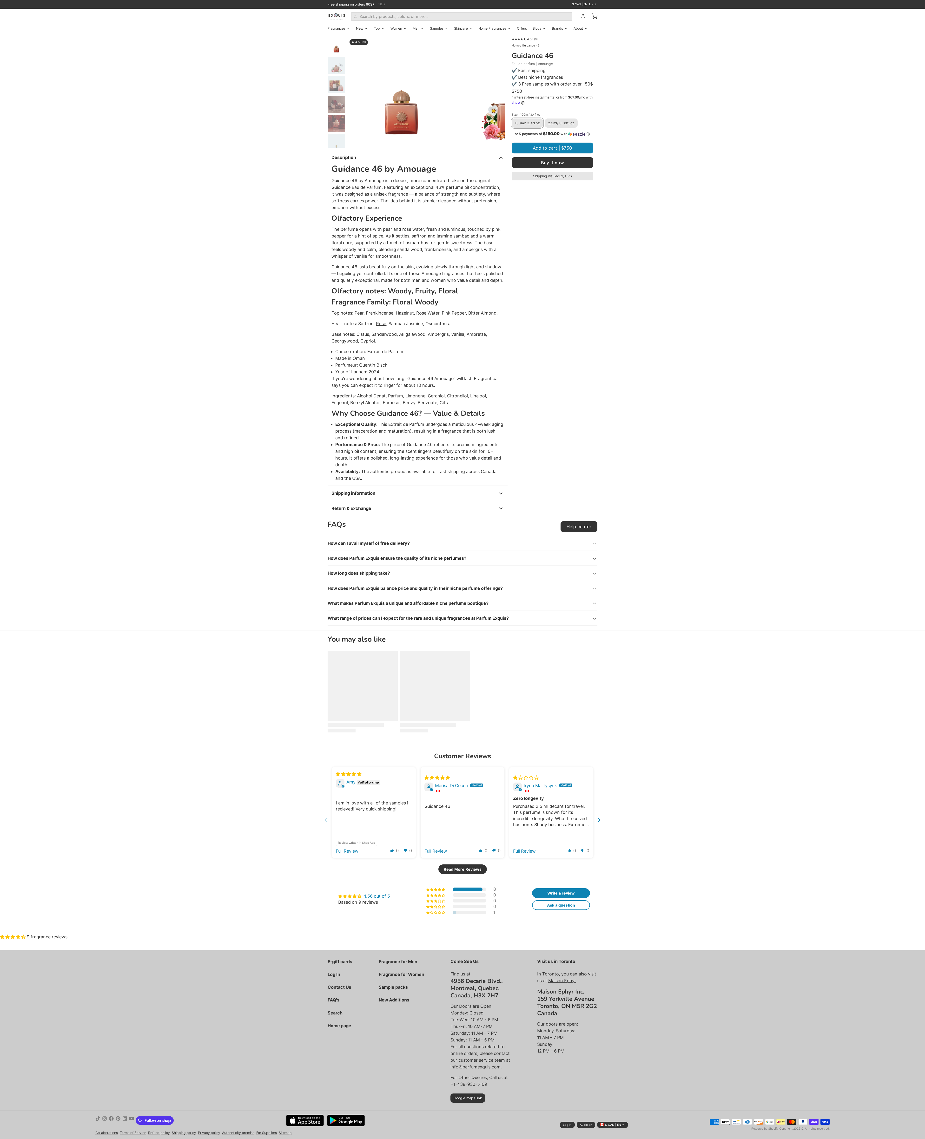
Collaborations (106, 1133)
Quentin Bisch (373, 365)
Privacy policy (209, 1133)
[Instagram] (104, 1120)
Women (396, 28)
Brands (557, 28)
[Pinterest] (118, 1120)
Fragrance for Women (401, 974)
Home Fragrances (492, 28)
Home (516, 45)
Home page (339, 1025)
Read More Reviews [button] (463, 869)
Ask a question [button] (561, 905)
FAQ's (333, 999)
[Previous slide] (355, 91)
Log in (593, 4)
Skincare (461, 28)
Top (377, 28)
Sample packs (393, 987)
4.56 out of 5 (376, 896)
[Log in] (581, 16)
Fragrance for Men (398, 961)
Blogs (537, 28)
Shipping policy (184, 1133)
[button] (552, 134)
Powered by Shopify (765, 1128)
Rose (381, 323)
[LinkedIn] (124, 1120)
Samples (436, 28)
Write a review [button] (561, 893)
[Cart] (592, 16)
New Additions (394, 999)
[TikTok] (97, 1120)
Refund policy (159, 1133)
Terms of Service (133, 1133)
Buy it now (552, 162)
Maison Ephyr (562, 980)
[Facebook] (111, 1120)
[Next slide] (497, 91)
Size (526, 114)
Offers (522, 28)
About (578, 28)
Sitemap (285, 1133)
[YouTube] (131, 1120)
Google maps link (468, 1098)
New (359, 28)
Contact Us (339, 987)
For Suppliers (266, 1133)
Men (416, 28)
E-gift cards (340, 961)
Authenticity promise (238, 1133)
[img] (348, 774)
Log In (334, 974)
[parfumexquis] (337, 16)
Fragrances (336, 28)
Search (335, 1012)
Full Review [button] (347, 851)
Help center (579, 526)
